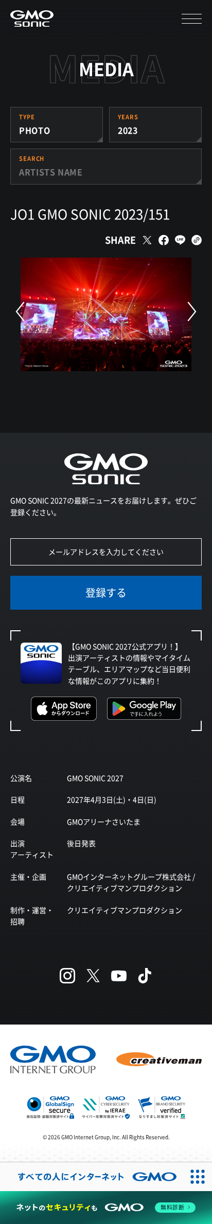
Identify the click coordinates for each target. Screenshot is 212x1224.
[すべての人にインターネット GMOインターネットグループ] (91, 1176)
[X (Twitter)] (93, 975)
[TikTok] (144, 975)
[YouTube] (119, 975)
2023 (128, 130)
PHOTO (34, 130)
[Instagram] (67, 975)
